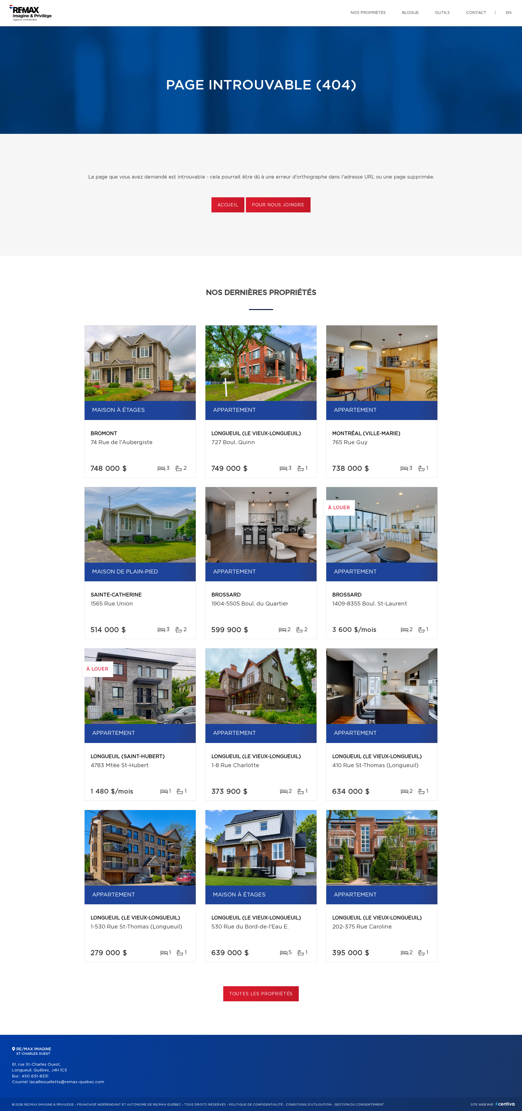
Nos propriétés (368, 13)
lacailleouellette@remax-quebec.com (67, 1082)
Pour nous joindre (278, 205)
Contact (476, 13)
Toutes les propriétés (261, 994)
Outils (442, 13)
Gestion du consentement (359, 1104)
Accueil (228, 205)
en (508, 13)
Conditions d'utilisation (308, 1104)
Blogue (410, 13)
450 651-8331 (34, 1076)
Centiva (505, 1104)
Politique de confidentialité (256, 1104)
